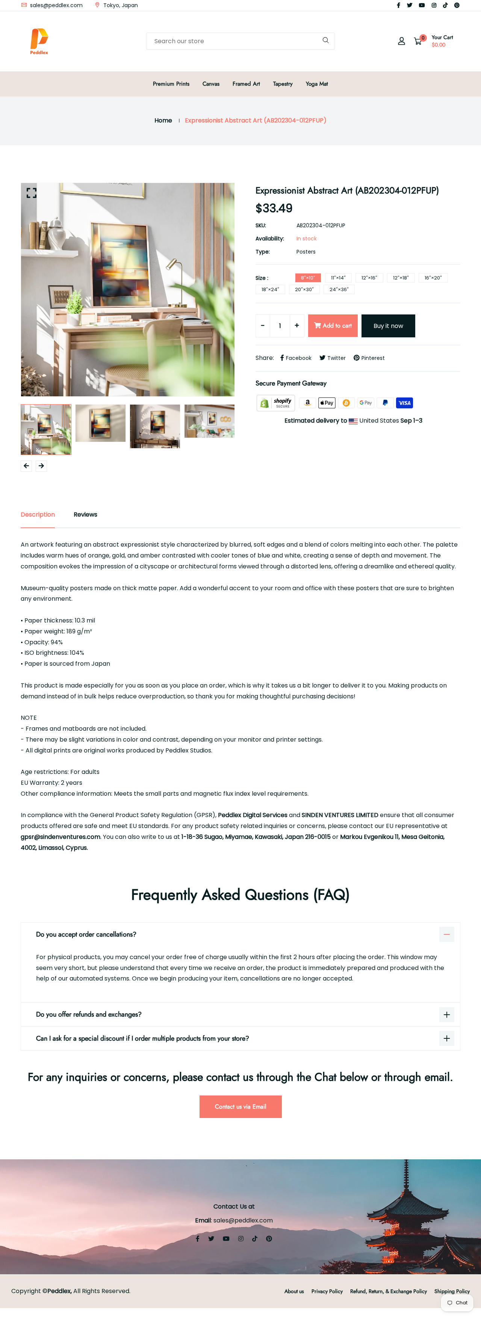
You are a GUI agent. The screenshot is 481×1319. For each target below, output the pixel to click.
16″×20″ (433, 277)
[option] (127, 289)
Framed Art (246, 84)
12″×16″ (369, 277)
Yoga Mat (317, 84)
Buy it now (388, 326)
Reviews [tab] (85, 514)
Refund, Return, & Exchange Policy (388, 1291)
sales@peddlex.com (56, 5)
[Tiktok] (445, 5)
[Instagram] (434, 5)
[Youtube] (422, 5)
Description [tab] (38, 514)
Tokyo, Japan (120, 5)
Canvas (211, 84)
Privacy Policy (327, 1291)
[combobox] (240, 41)
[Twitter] (409, 5)
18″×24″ (270, 289)
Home (163, 120)
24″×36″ (339, 289)
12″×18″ (401, 277)
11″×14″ (338, 277)
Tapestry (283, 84)
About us (294, 1291)
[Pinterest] (457, 5)
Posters (306, 251)
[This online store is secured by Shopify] (277, 402)
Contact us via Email (240, 1106)
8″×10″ (308, 277)
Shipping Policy (452, 1291)
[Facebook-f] (398, 5)
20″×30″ (304, 289)
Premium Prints (171, 84)
